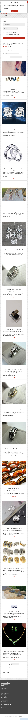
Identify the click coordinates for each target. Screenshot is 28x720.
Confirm (14, 11)
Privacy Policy (13, 6)
